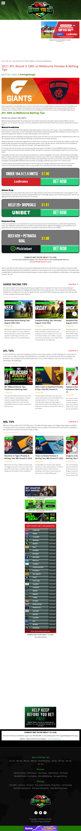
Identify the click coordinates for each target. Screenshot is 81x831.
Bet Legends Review (60, 776)
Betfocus (36, 560)
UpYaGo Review (53, 773)
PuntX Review (32, 776)
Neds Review (42, 773)
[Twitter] (40, 812)
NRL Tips (19, 761)
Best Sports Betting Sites (22, 788)
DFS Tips (61, 761)
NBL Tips (26, 761)
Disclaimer (30, 785)
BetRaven (36, 540)
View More (72, 284)
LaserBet (36, 618)
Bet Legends (37, 574)
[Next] (74, 314)
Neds (34, 547)
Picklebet (36, 550)
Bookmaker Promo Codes (58, 788)
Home (3, 61)
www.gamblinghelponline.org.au (40, 262)
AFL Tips (9, 61)
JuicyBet (35, 601)
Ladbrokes (36, 530)
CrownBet (36, 587)
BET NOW (60, 182)
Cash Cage (36, 581)
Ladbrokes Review (19, 773)
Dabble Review (32, 773)
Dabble (35, 534)
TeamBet (36, 584)
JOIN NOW (52, 530)
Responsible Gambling (42, 785)
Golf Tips (54, 761)
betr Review (64, 773)
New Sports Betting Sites (40, 788)
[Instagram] (45, 812)
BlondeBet (36, 557)
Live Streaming (67, 785)
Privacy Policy (55, 785)
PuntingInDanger (28, 74)
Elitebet (35, 624)
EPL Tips (40, 764)
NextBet (35, 594)
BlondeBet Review (20, 776)
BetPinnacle (37, 608)
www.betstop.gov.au (54, 739)
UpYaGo (35, 591)
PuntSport (36, 571)
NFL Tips (69, 761)
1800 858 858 (42, 259)
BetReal (35, 544)
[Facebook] (36, 812)
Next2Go (35, 614)
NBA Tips (34, 761)
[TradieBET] (40, 498)
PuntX (35, 577)
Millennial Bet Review (45, 776)
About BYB (13, 785)
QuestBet (36, 611)
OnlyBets (36, 564)
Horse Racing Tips (44, 761)
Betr (34, 621)
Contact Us (21, 785)
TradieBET (36, 537)
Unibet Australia (38, 567)
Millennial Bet (37, 604)
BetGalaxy (36, 628)
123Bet (35, 597)
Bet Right (36, 554)
